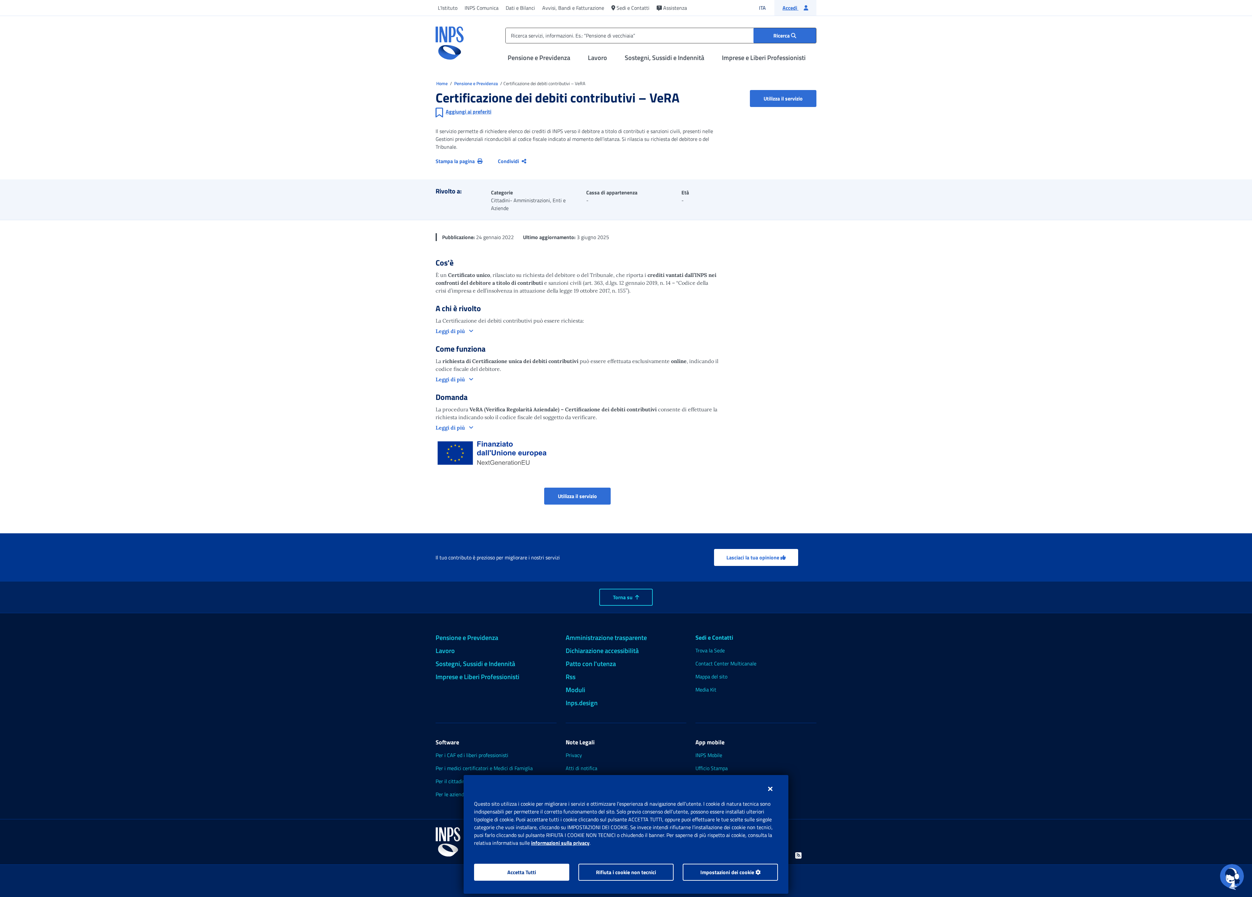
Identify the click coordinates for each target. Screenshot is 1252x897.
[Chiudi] (770, 788)
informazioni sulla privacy (560, 843)
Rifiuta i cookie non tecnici (626, 872)
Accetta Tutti (521, 872)
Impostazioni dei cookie (727, 872)
